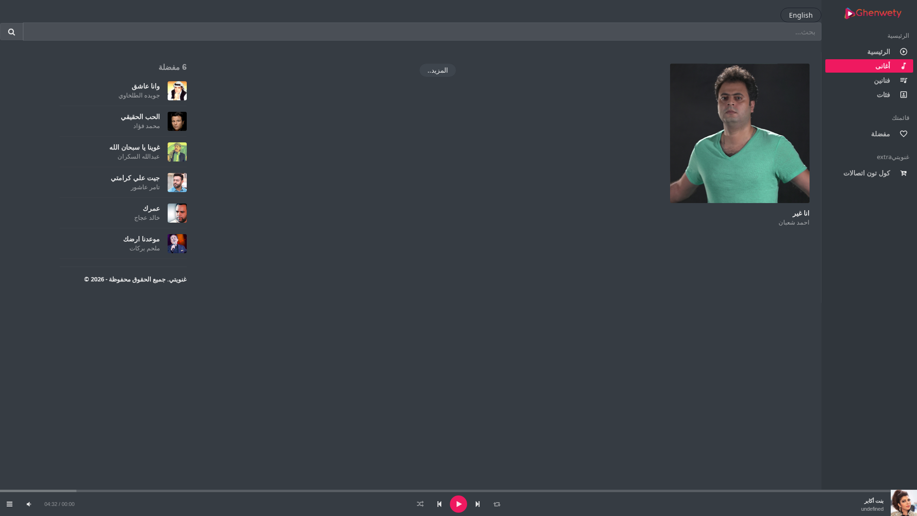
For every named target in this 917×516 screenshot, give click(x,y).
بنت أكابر (874, 501)
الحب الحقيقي (140, 116)
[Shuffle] (420, 504)
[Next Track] (477, 504)
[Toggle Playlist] (9, 504)
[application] (458, 504)
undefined (872, 509)
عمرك (151, 208)
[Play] (458, 504)
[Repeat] (496, 504)
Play (739, 133)
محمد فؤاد (146, 125)
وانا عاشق (146, 85)
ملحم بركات (144, 248)
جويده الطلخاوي (139, 95)
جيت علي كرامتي (135, 177)
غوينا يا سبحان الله (134, 146)
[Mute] (28, 504)
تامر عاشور (145, 187)
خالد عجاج (147, 217)
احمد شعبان (794, 222)
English (801, 15)
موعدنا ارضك (141, 238)
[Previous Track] (439, 504)
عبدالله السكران (138, 156)
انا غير (801, 212)
